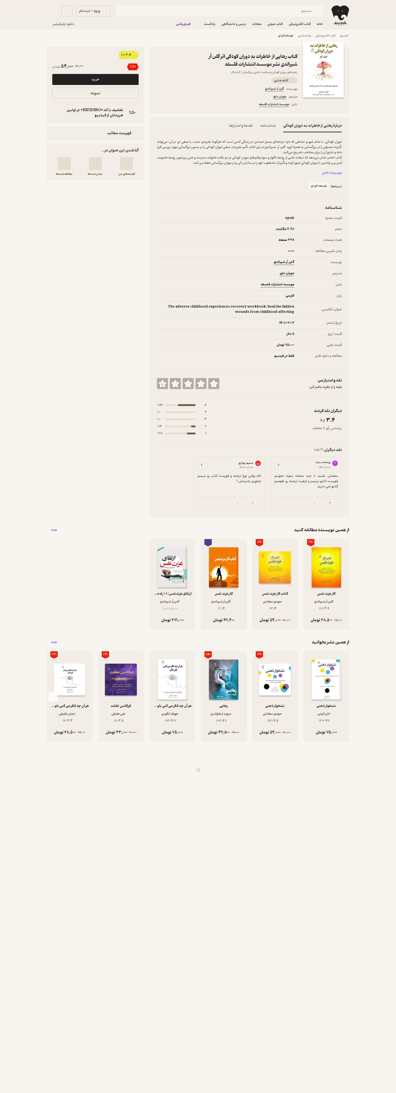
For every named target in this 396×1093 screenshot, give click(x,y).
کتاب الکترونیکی (326, 35)
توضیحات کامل (332, 173)
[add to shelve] (126, 163)
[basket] (66, 10)
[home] (339, 15)
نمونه (95, 93)
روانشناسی (304, 35)
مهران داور (279, 96)
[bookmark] (170, 105)
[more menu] (159, 105)
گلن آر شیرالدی (274, 88)
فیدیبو (344, 35)
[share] (192, 105)
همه (54, 530)
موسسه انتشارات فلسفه (274, 104)
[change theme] (52, 10)
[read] (64, 163)
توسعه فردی (285, 35)
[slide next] (53, 696)
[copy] (56, 112)
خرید (95, 79)
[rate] (213, 383)
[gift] (181, 105)
